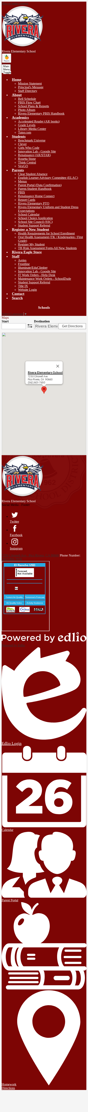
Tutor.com (24, 132)
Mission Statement (30, 83)
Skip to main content (15, 3)
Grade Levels (26, 125)
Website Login (27, 289)
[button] (16, 79)
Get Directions (72, 326)
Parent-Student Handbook (35, 188)
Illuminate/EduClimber (32, 267)
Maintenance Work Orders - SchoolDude (44, 278)
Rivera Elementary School (45, 372)
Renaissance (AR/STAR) (34, 155)
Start (5, 321)
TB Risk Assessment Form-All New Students (47, 248)
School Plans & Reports (33, 106)
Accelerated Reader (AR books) (39, 121)
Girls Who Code (28, 147)
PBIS (21, 192)
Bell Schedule (27, 99)
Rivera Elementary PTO (33, 203)
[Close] (58, 366)
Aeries (22, 260)
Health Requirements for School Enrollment (46, 233)
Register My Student (31, 244)
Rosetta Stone (27, 158)
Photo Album (26, 110)
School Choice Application (35, 218)
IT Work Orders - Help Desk (36, 275)
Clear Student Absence (32, 174)
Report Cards (26, 199)
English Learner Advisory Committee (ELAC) (48, 177)
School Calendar (28, 214)
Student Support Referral (34, 225)
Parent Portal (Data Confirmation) (40, 185)
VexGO (23, 166)
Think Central (27, 162)
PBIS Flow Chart (29, 102)
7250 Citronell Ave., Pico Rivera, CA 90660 (30, 555)
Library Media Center (32, 129)
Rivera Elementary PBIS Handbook (41, 113)
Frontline (24, 264)
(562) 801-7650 (12, 559)
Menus (22, 181)
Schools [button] (44, 307)
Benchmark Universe (31, 140)
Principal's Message (30, 87)
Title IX (23, 286)
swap (30, 326)
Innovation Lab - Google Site (37, 151)
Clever (22, 144)
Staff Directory (27, 91)
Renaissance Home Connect (36, 196)
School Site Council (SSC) (35, 222)
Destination (42, 321)
